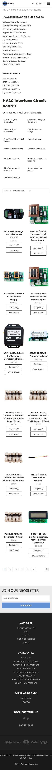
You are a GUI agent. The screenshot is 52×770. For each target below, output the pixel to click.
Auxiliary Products (11, 50)
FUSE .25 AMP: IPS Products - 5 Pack (13, 535)
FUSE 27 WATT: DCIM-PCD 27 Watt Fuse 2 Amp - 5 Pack (13, 477)
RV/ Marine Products (26, 668)
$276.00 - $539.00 (11, 82)
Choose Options (38, 556)
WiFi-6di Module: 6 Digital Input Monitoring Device (14, 356)
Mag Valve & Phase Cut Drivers (16, 36)
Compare (13, 245)
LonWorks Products (11, 64)
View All (26, 702)
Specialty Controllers (12, 47)
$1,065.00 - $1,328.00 (12, 92)
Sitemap (26, 642)
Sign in (20, 639)
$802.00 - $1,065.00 (11, 89)
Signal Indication (10, 39)
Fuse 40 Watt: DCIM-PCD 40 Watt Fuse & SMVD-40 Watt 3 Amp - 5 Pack (38, 417)
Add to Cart (13, 250)
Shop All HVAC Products (26, 683)
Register (31, 639)
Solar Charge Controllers (26, 661)
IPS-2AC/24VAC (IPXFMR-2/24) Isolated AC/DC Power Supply (38, 236)
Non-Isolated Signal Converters (17, 25)
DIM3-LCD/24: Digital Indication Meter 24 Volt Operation (38, 538)
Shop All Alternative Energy (26, 672)
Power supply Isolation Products (17, 54)
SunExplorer (26, 698)
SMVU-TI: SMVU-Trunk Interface (38, 354)
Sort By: (7, 190)
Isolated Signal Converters (15, 22)
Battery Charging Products (26, 665)
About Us (26, 635)
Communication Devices (14, 61)
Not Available (13, 372)
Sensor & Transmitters (13, 43)
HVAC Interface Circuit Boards (26, 679)
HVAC (26, 632)
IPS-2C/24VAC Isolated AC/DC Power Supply (38, 296)
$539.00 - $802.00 (11, 85)
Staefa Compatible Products (15, 57)
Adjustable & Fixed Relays (14, 32)
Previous (4, 767)
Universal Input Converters (14, 29)
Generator (26, 658)
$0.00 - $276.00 (9, 78)
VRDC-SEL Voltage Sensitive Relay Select (13, 234)
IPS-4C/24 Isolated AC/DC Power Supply (13, 296)
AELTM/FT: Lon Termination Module (38, 477)
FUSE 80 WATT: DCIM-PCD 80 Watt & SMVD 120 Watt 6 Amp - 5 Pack (14, 417)
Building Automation (26, 628)
